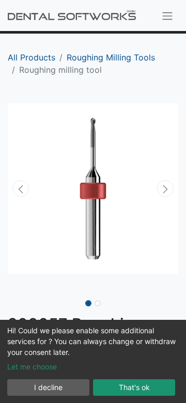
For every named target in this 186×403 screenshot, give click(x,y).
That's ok (134, 387)
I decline (48, 387)
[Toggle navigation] (167, 15)
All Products (31, 57)
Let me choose (32, 366)
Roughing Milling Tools (111, 57)
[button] (21, 188)
